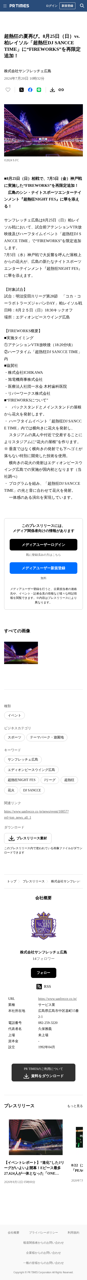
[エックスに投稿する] (21, 90)
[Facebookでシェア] (30, 90)
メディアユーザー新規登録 (43, 568)
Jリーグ (50, 780)
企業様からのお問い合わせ (43, 1253)
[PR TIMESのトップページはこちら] (19, 6)
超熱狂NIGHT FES (22, 780)
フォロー (43, 973)
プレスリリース (34, 881)
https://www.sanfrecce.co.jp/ (57, 999)
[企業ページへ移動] (44, 926)
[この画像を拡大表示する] (21, 653)
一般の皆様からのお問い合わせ (43, 1263)
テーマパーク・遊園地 (47, 737)
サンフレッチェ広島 (23, 759)
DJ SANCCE (32, 790)
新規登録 (67, 6)
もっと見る (75, 1106)
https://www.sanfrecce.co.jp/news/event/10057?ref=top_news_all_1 (36, 814)
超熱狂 (69, 780)
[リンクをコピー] (61, 90)
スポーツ (14, 737)
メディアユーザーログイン (43, 545)
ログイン (52, 6)
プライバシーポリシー (43, 1232)
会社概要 (13, 1232)
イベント (14, 715)
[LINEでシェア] (39, 90)
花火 (11, 790)
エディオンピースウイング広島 (31, 770)
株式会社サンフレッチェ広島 (43, 952)
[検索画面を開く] (82, 6)
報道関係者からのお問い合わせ (43, 1243)
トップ (11, 881)
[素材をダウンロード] (52, 90)
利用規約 (73, 1232)
